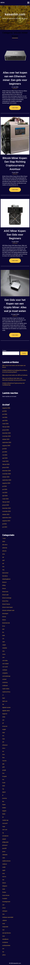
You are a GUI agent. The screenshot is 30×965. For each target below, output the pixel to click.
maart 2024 (5, 498)
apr (3, 557)
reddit (3, 867)
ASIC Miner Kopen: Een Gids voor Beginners (15, 234)
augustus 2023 (6, 520)
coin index (5, 660)
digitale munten (6, 707)
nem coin (4, 829)
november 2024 (6, 473)
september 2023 (6, 517)
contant (4, 679)
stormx (4, 876)
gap (3, 764)
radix (3, 857)
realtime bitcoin (6, 861)
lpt (3, 817)
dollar (3, 717)
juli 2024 (4, 486)
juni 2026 (4, 414)
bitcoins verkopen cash (8, 610)
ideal (3, 785)
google (4, 770)
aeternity (4, 547)
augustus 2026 (6, 408)
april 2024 (5, 495)
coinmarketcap (6, 676)
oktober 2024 (5, 477)
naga (3, 826)
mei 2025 (4, 455)
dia (3, 704)
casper (4, 645)
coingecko (5, 673)
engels (4, 729)
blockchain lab (6, 623)
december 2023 (6, 508)
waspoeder (5, 926)
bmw (3, 626)
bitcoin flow (5, 601)
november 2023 (6, 511)
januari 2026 (5, 430)
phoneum (4, 845)
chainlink (4, 648)
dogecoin (4, 713)
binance (4, 582)
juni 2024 (4, 489)
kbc (3, 801)
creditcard (5, 685)
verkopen (4, 911)
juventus (4, 798)
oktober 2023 (5, 514)
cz (3, 695)
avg (3, 569)
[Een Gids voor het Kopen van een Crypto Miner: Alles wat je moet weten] (15, 283)
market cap (5, 820)
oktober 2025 (5, 439)
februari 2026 (6, 426)
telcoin (4, 882)
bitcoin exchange (6, 598)
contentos (5, 682)
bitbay (4, 585)
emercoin (4, 726)
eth (3, 742)
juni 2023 (4, 527)
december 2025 (6, 433)
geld (3, 767)
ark (3, 563)
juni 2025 (4, 452)
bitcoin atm (5, 591)
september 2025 (6, 442)
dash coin (4, 701)
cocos (3, 654)
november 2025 (6, 436)
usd (3, 904)
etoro (3, 748)
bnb (3, 629)
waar (3, 923)
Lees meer (15, 107)
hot (3, 779)
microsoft (5, 823)
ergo (3, 738)
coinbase (4, 670)
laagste (4, 810)
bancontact (5, 572)
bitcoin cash (5, 594)
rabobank (4, 854)
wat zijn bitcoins (6, 933)
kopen (4, 804)
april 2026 (5, 420)
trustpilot (4, 898)
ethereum (5, 745)
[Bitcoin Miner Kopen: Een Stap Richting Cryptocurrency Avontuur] (15, 136)
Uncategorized (6, 901)
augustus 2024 (6, 483)
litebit (3, 814)
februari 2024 (6, 502)
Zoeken (4, 350)
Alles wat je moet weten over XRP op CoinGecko (15, 375)
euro (3, 754)
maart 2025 (5, 461)
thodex (4, 892)
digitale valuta (6, 710)
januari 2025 (5, 467)
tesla (3, 889)
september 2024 (6, 480)
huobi (3, 782)
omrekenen (5, 836)
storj (3, 873)
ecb (3, 720)
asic (3, 566)
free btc (4, 760)
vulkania (4, 920)
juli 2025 (4, 448)
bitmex (4, 616)
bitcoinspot (5, 613)
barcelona (5, 576)
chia (3, 651)
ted (3, 879)
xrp (3, 951)
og (3, 832)
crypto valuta (5, 688)
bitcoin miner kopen (7, 607)
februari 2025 (6, 464)
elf (3, 723)
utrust (4, 908)
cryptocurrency (6, 691)
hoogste (4, 776)
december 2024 (6, 470)
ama (3, 554)
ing (3, 789)
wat (3, 929)
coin (3, 657)
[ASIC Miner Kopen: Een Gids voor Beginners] (15, 213)
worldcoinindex (6, 945)
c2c (3, 638)
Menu (3, 2)
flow (3, 757)
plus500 (4, 848)
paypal (4, 839)
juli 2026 (4, 411)
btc (3, 632)
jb (2, 795)
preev (3, 851)
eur (3, 751)
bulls (3, 635)
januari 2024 (5, 505)
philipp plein (5, 842)
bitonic (4, 619)
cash (3, 641)
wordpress (5, 942)
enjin (3, 732)
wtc (3, 948)
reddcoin (4, 864)
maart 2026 (5, 423)
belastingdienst (6, 579)
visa (3, 914)
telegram (4, 886)
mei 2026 (4, 417)
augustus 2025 (6, 445)
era (3, 735)
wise (3, 936)
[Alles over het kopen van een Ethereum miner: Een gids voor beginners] (15, 55)
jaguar (4, 792)
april (3, 560)
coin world (5, 666)
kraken (4, 807)
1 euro (4, 538)
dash (3, 698)
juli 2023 (4, 524)
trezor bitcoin (5, 895)
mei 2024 (4, 492)
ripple (3, 870)
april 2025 (5, 458)
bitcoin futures (6, 604)
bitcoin (4, 588)
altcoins (4, 551)
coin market (5, 663)
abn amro (4, 544)
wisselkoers (5, 939)
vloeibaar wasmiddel (7, 917)
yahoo (4, 955)
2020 (3, 541)
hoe (3, 773)
